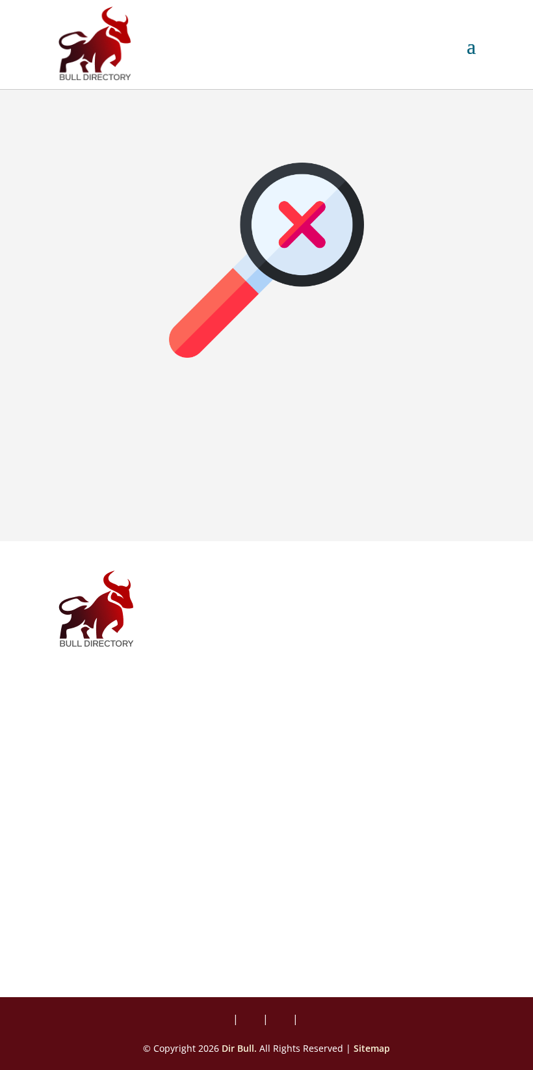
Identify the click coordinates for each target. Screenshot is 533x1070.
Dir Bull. (239, 1048)
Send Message (125, 948)
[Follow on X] (281, 1020)
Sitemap (372, 1048)
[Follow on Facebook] (224, 1020)
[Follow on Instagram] (251, 1020)
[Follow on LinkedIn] (308, 1020)
